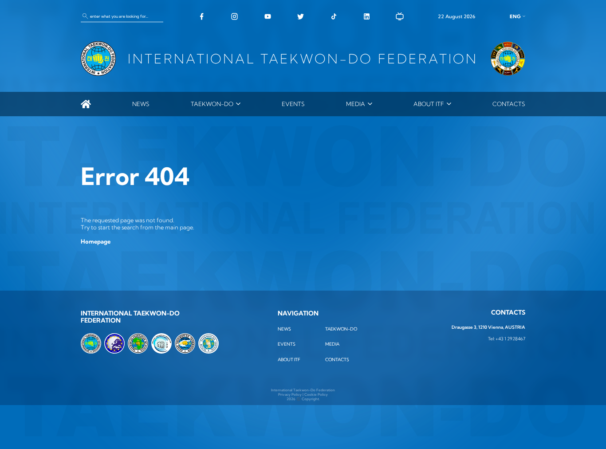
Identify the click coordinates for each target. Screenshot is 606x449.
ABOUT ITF (428, 103)
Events (293, 103)
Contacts (508, 103)
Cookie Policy (316, 394)
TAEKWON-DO (212, 103)
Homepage (95, 241)
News (141, 103)
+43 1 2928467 (510, 339)
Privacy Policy (290, 394)
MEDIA (355, 103)
